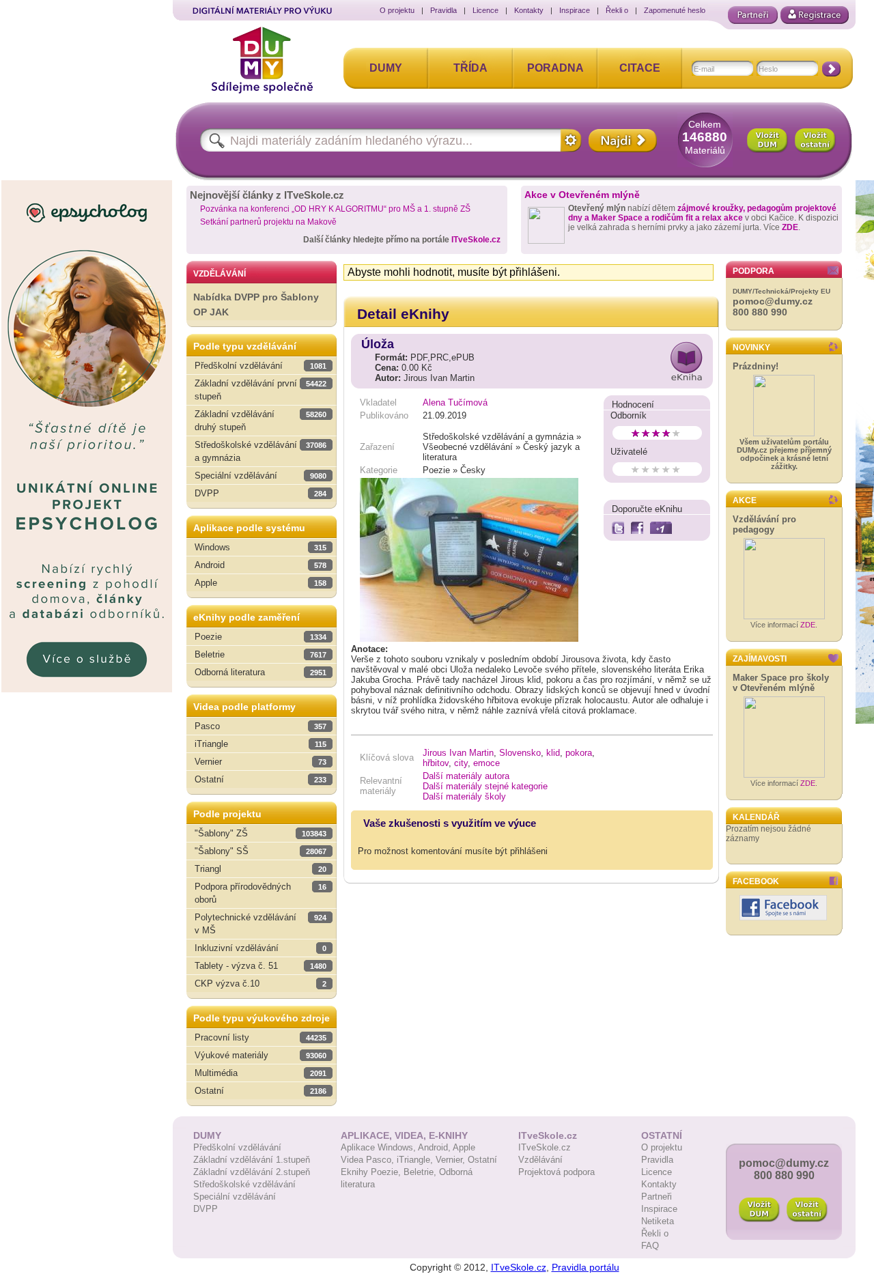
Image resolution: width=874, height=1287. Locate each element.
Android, (435, 1147)
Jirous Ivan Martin (458, 753)
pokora (578, 753)
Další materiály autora (466, 776)
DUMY (385, 68)
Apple (464, 1147)
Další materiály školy (464, 796)
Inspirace (574, 10)
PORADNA (555, 68)
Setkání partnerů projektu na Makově (268, 222)
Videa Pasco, (369, 1160)
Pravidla (443, 10)
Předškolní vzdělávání (237, 1147)
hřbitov (436, 763)
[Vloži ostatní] (807, 1210)
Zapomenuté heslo (674, 10)
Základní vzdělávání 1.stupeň (251, 1160)
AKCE (745, 500)
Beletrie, (421, 1172)
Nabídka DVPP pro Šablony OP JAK (256, 304)
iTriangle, (416, 1160)
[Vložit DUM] (767, 140)
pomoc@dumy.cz (773, 301)
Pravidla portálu (585, 1267)
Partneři (656, 1196)
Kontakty (529, 10)
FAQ (650, 1246)
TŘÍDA (470, 68)
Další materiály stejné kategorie (485, 786)
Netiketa (657, 1221)
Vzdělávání (540, 1160)
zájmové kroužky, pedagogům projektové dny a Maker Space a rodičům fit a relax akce (702, 213)
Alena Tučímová (455, 402)
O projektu (397, 10)
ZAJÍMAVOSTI (760, 659)
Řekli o (617, 10)
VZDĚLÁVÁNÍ (219, 274)
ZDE (790, 227)
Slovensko (520, 753)
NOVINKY (751, 347)
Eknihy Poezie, (372, 1172)
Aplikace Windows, (379, 1147)
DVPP (205, 1209)
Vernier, (452, 1160)
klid (553, 753)
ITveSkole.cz (476, 239)
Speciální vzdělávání (234, 1196)
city (461, 763)
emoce (486, 763)
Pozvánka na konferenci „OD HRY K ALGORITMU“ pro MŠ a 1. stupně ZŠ (335, 209)
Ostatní (482, 1160)
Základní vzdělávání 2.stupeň (251, 1172)
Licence (485, 10)
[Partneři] (752, 15)
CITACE (639, 68)
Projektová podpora (556, 1172)
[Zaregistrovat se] (814, 15)
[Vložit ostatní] (815, 140)
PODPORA (753, 271)
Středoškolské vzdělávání (244, 1184)
